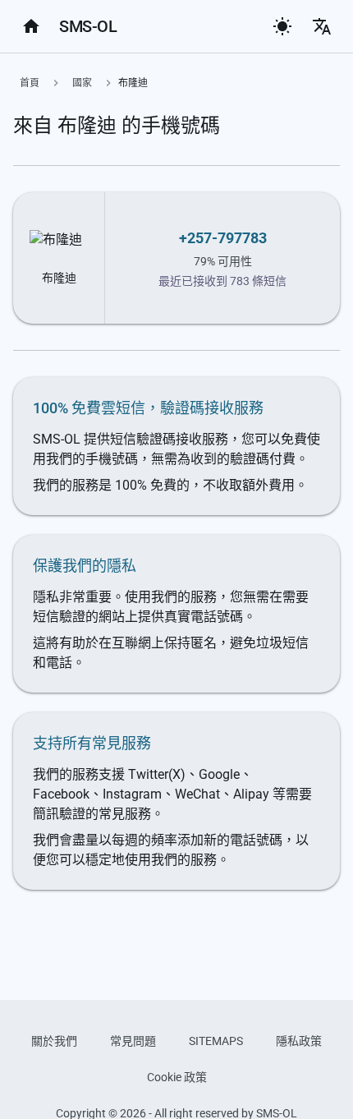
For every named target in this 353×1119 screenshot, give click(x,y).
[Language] (322, 26)
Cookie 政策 (177, 1077)
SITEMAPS (216, 1041)
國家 (82, 83)
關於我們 (54, 1041)
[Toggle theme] (282, 26)
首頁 (29, 83)
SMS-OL (88, 26)
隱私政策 (299, 1041)
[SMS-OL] (31, 26)
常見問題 (133, 1041)
